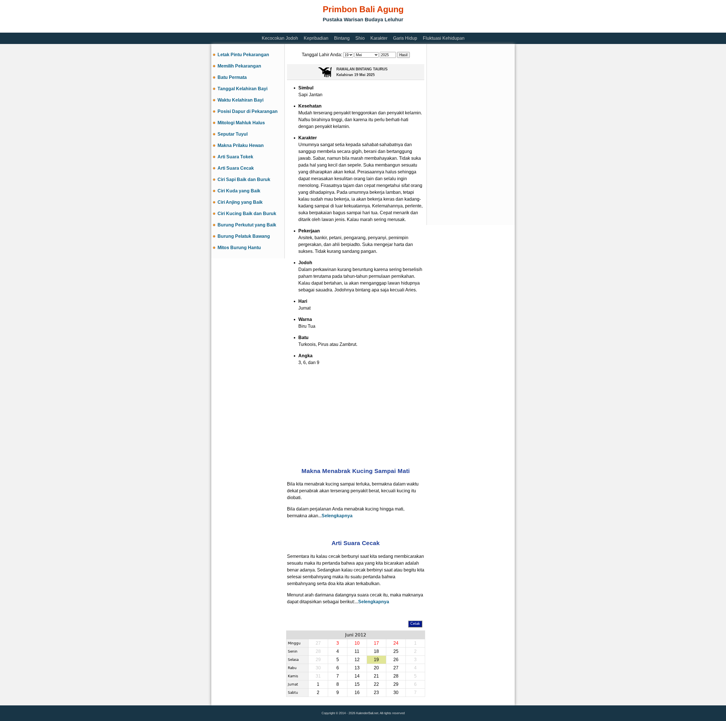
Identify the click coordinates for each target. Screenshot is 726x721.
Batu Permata (232, 77)
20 (376, 667)
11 (356, 651)
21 (376, 676)
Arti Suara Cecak (236, 168)
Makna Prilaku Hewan (241, 145)
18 (376, 651)
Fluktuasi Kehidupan (444, 38)
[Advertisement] (314, 29)
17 (376, 643)
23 (376, 692)
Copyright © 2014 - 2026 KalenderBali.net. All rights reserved (363, 713)
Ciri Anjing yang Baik (240, 202)
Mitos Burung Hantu (239, 247)
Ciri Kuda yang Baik (239, 190)
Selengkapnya (337, 515)
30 (395, 692)
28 (395, 676)
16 (357, 692)
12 (357, 659)
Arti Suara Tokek (235, 156)
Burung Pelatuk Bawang (244, 236)
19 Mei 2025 (364, 75)
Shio (360, 38)
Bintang (342, 38)
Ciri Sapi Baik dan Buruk (244, 179)
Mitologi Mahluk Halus (241, 122)
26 (395, 659)
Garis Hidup (405, 38)
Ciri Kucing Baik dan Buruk (247, 213)
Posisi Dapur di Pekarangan (248, 111)
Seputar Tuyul (233, 134)
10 (357, 643)
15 (357, 684)
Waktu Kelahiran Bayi (240, 100)
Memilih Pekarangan (239, 66)
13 (357, 667)
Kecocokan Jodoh (280, 38)
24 (395, 643)
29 (395, 684)
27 (395, 667)
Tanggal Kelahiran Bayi (242, 88)
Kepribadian (316, 38)
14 (357, 676)
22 (376, 684)
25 (395, 651)
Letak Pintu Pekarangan (243, 54)
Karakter (378, 38)
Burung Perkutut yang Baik (247, 224)
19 (376, 659)
